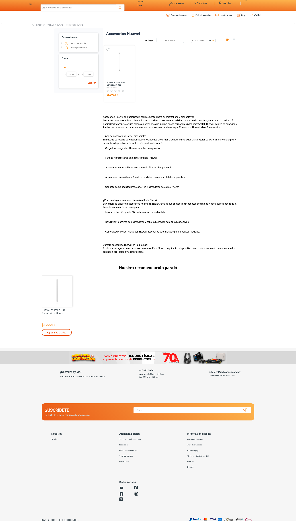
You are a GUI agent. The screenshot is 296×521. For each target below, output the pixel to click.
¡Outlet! (257, 15)
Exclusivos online (203, 15)
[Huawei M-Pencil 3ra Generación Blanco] (119, 61)
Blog (243, 15)
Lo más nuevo (226, 15)
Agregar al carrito (56, 332)
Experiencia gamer (179, 15)
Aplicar (92, 82)
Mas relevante (170, 40)
